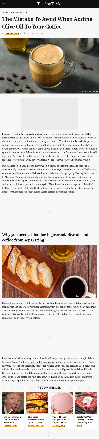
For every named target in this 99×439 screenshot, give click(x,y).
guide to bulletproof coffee (41, 361)
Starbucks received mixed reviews (30, 133)
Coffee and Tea (19, 12)
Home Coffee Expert (17, 180)
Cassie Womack (12, 33)
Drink (5, 12)
